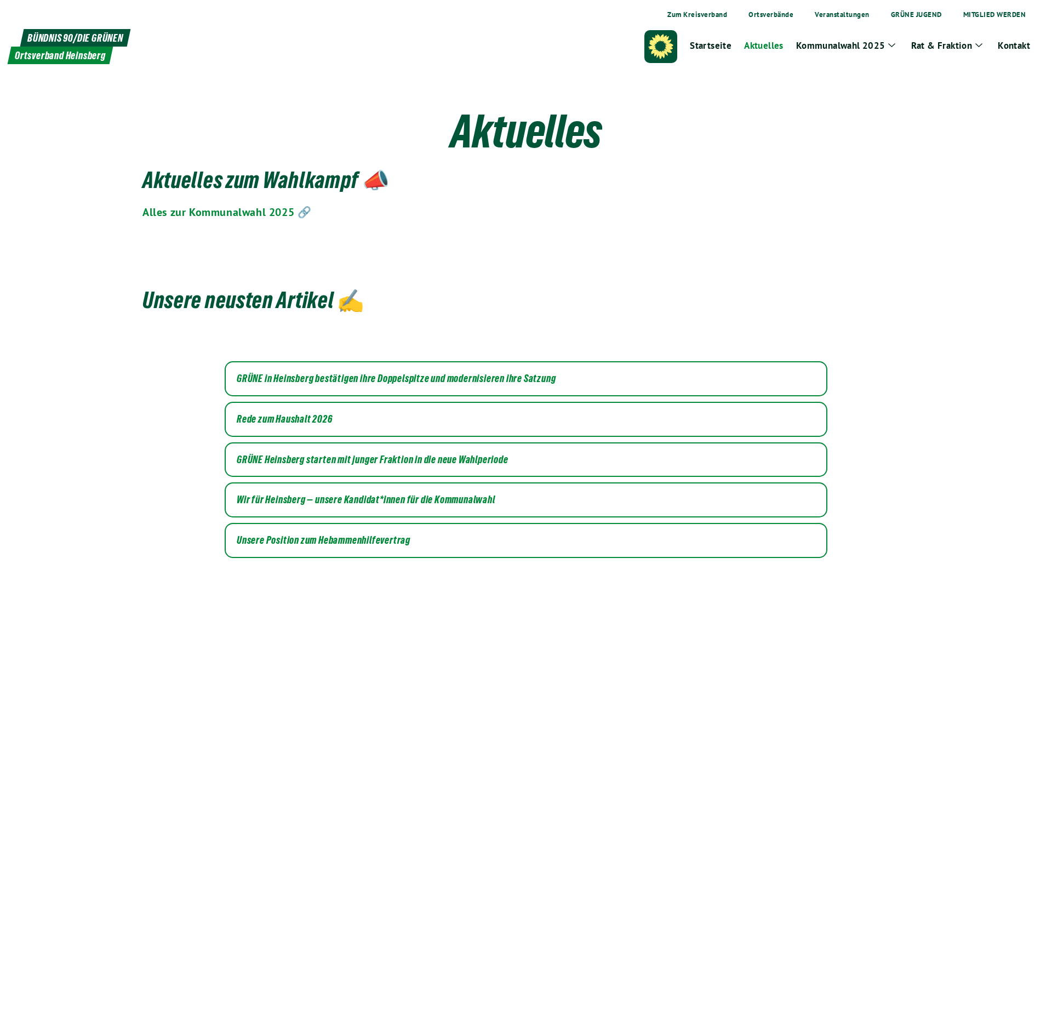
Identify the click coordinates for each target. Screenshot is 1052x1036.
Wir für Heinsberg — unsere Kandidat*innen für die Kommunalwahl (366, 499)
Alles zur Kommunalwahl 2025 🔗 (226, 212)
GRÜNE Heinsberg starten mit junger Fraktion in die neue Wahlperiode (372, 459)
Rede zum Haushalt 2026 (285, 419)
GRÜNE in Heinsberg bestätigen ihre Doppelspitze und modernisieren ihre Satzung (396, 378)
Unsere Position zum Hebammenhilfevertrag (323, 540)
